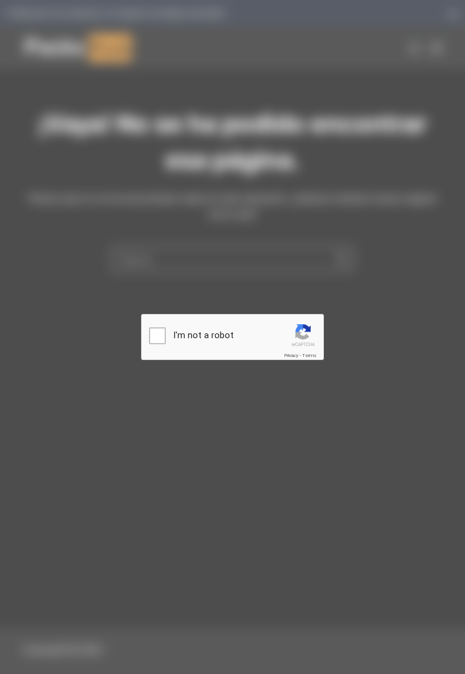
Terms (309, 355)
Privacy (291, 355)
